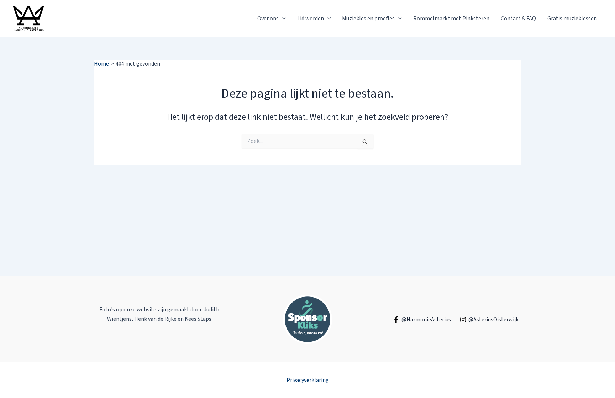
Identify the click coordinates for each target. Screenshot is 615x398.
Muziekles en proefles (368, 18)
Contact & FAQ (518, 18)
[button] (282, 18)
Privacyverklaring (308, 380)
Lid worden (310, 18)
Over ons (268, 18)
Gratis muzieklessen (572, 18)
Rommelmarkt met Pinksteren (451, 18)
